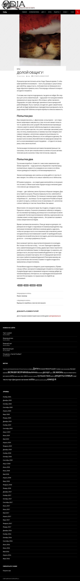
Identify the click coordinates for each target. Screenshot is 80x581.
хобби (32, 379)
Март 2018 (6, 481)
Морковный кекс (8, 338)
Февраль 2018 (7, 485)
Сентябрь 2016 (7, 541)
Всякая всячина (34, 12)
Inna (28, 76)
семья (68, 375)
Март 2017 (6, 520)
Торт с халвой (7, 333)
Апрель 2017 (7, 516)
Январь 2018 (7, 488)
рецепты (60, 375)
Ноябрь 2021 (7, 397)
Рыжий (33, 285)
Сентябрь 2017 (7, 502)
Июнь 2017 (6, 509)
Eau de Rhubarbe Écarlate (12, 369)
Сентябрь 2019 (7, 428)
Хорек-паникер (24, 295)
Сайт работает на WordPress (11, 578)
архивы (68, 369)
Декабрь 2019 (7, 421)
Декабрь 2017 (7, 492)
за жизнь (58, 372)
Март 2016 (6, 558)
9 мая (4, 369)
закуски (65, 372)
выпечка (32, 372)
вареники (5, 372)
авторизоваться (55, 316)
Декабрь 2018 (7, 449)
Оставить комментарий (41, 76)
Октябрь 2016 (7, 537)
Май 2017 (6, 513)
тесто (5, 379)
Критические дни (8, 349)
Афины (31, 369)
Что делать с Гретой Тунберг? (12, 354)
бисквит (73, 369)
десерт (46, 372)
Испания (42, 369)
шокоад (45, 379)
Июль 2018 (6, 467)
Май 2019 (6, 439)
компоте (7, 376)
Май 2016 (6, 551)
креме (15, 376)
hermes (25, 369)
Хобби (65, 12)
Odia (5, 12)
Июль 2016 (6, 544)
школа (41, 379)
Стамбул (58, 369)
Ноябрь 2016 (7, 534)
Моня (26, 285)
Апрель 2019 (7, 442)
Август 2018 (6, 463)
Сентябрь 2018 (7, 460)
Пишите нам (7, 570)
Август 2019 (6, 432)
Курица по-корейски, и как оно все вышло (31, 302)
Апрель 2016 (7, 555)
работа (53, 376)
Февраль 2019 (7, 446)
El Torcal (21, 369)
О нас (72, 12)
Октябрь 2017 (7, 499)
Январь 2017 (7, 527)
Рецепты (56, 12)
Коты (49, 12)
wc (28, 369)
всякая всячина (18, 372)
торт (10, 379)
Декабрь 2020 (7, 400)
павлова (35, 376)
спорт (74, 376)
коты (20, 285)
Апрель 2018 (7, 477)
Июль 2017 (6, 506)
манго (19, 376)
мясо (26, 376)
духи (51, 372)
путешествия (43, 376)
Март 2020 (6, 414)
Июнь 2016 (6, 548)
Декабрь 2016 (7, 530)
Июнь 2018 (6, 470)
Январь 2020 (7, 418)
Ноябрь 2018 (7, 453)
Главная (24, 12)
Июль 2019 (6, 435)
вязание (40, 372)
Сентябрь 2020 (7, 407)
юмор (39, 285)
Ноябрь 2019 (7, 425)
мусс (22, 376)
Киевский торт (7, 343)
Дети (43, 12)
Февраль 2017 (7, 523)
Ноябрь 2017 (7, 495)
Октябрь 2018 (7, 456)
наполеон (30, 376)
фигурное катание (20, 379)
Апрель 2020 (7, 411)
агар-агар (63, 369)
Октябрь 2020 (7, 404)
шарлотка (37, 379)
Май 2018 (6, 474)
